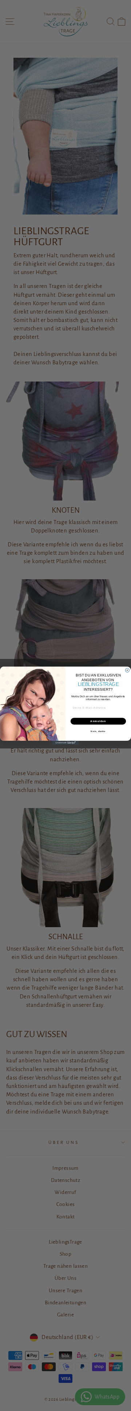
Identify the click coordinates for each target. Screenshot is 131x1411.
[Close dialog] (127, 670)
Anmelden (98, 721)
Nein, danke (98, 731)
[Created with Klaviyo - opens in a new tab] (65, 743)
